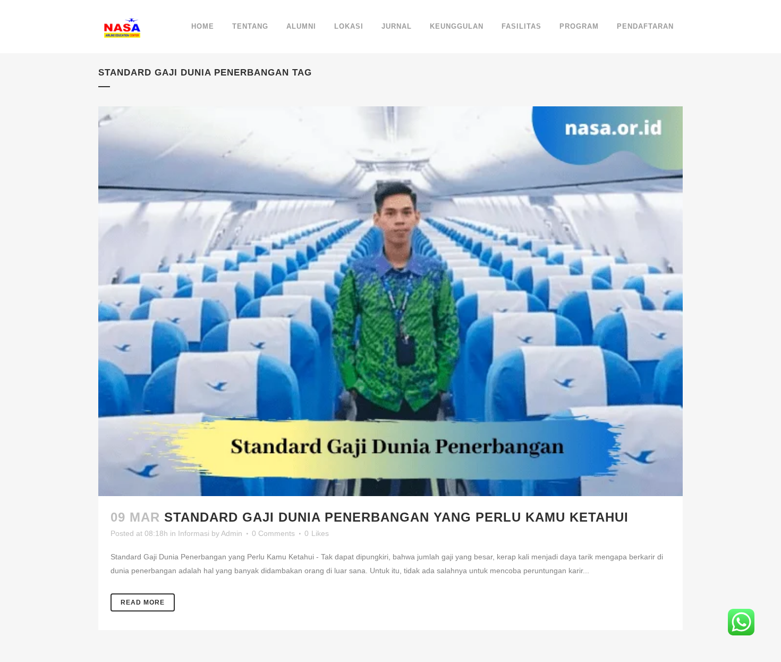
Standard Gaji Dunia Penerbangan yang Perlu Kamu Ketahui (396, 517)
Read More (143, 602)
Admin (231, 533)
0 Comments (273, 533)
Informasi (193, 533)
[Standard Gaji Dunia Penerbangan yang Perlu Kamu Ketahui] (390, 301)
